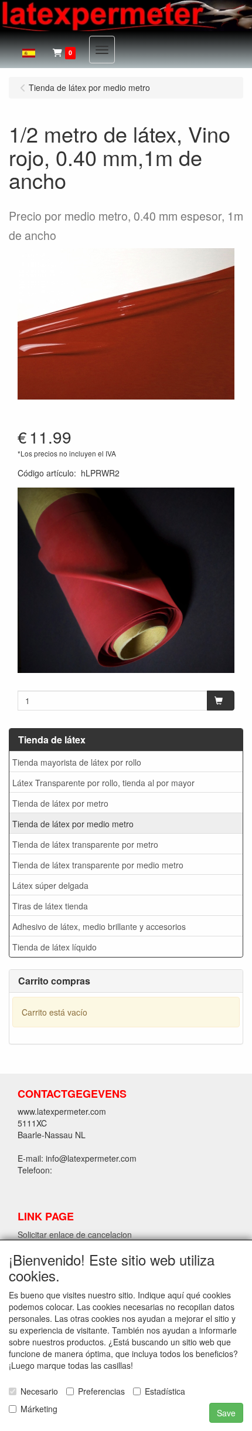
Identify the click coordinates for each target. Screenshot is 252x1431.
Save (226, 1413)
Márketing (39, 1409)
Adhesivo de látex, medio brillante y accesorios (99, 926)
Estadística (165, 1391)
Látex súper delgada (50, 885)
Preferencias (101, 1391)
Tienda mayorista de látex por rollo (76, 762)
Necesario (39, 1391)
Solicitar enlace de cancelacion (75, 1234)
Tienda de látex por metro (60, 803)
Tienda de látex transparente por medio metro (97, 865)
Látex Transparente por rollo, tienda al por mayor (103, 783)
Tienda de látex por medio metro (73, 824)
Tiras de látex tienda (50, 906)
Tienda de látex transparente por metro (85, 844)
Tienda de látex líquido (54, 947)
